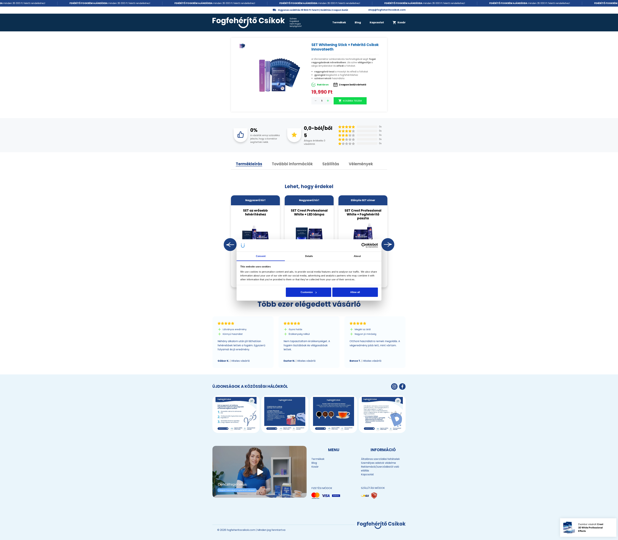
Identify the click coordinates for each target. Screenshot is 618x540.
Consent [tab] (261, 256)
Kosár (315, 467)
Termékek (339, 22)
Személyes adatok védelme (378, 463)
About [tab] (357, 256)
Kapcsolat (377, 22)
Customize (307, 292)
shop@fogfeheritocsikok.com (387, 9)
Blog (358, 22)
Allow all (355, 292)
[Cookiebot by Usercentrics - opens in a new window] (364, 245)
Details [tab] (309, 256)
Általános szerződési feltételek (380, 459)
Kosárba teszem (352, 100)
